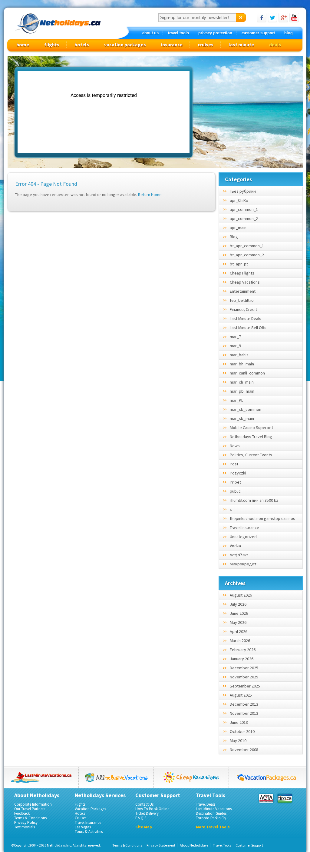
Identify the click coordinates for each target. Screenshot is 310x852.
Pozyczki (238, 473)
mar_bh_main (242, 364)
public (235, 491)
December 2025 (244, 668)
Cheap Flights (242, 273)
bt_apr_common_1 (247, 245)
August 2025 (241, 695)
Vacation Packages (90, 808)
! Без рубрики (243, 191)
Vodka (235, 545)
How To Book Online (152, 808)
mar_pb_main (242, 391)
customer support (258, 33)
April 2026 (238, 631)
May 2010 (238, 740)
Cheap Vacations (245, 282)
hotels (81, 45)
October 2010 (242, 731)
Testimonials (24, 827)
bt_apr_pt (239, 264)
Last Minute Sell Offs (248, 327)
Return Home (150, 194)
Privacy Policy (26, 822)
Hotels (80, 813)
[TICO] (284, 798)
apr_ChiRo (239, 200)
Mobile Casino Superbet (251, 427)
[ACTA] (266, 798)
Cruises (80, 817)
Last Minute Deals (245, 318)
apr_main (238, 227)
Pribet (235, 482)
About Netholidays (194, 845)
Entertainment (243, 291)
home (22, 45)
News (235, 445)
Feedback (22, 813)
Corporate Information (33, 804)
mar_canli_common (247, 373)
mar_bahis (239, 355)
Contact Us (144, 804)
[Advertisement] (249, 112)
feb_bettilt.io (242, 300)
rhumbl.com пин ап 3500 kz (254, 500)
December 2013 (244, 704)
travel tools (178, 33)
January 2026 (241, 658)
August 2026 (241, 595)
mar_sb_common (245, 409)
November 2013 (244, 713)
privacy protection (215, 33)
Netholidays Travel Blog (251, 436)
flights (51, 45)
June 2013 (239, 722)
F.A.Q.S (140, 817)
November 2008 (244, 749)
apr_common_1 (244, 209)
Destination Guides (211, 813)
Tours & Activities (89, 831)
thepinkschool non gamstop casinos (262, 518)
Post (234, 464)
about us (150, 33)
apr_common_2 (244, 218)
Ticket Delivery (147, 813)
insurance (172, 45)
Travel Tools (222, 845)
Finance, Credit (243, 309)
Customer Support (249, 845)
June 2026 (239, 613)
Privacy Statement (161, 845)
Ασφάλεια (239, 554)
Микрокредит (243, 564)
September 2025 (245, 686)
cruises (205, 45)
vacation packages (125, 45)
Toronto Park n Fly (211, 817)
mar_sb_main (242, 418)
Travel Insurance (244, 527)
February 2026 (243, 649)
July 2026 (238, 604)
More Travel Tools (213, 827)
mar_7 (235, 336)
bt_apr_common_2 (247, 255)
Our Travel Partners (29, 808)
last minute (241, 45)
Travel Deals (205, 804)
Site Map (143, 827)
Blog (234, 236)
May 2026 (238, 622)
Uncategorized (243, 536)
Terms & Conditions (30, 817)
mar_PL (236, 400)
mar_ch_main (242, 382)
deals (275, 45)
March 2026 (240, 640)
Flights (80, 804)
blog (288, 33)
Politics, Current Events (251, 455)
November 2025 (244, 677)
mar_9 (235, 345)
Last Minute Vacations (214, 808)
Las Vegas (83, 827)
